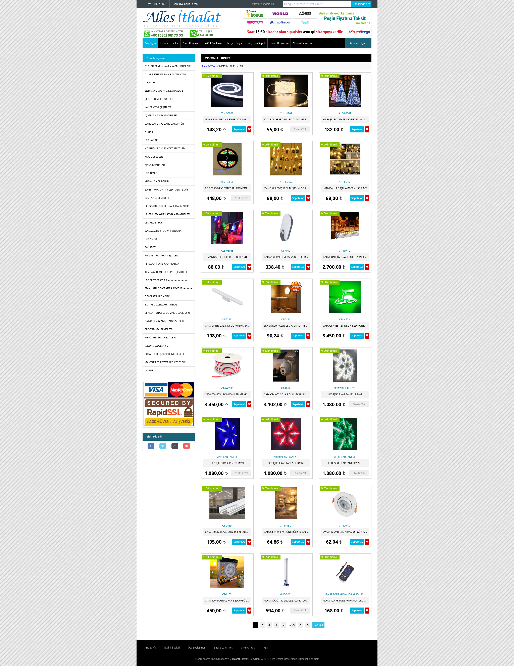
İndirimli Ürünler (169, 43)
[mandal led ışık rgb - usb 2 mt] (227, 228)
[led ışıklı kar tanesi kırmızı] (286, 434)
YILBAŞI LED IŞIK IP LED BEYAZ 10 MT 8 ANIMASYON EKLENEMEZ (346, 119)
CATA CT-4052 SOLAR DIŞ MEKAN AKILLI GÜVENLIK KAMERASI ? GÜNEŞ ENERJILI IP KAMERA (287, 394)
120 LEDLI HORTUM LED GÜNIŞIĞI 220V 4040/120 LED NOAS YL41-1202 (287, 119)
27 (293, 625)
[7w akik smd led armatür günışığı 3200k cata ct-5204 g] (345, 503)
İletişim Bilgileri (235, 43)
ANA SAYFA (208, 66)
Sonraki (318, 625)
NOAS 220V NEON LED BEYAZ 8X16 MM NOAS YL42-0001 (228, 119)
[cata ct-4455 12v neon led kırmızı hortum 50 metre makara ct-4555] (227, 365)
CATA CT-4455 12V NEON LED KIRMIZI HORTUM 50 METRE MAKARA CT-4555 (228, 394)
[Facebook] (151, 446)
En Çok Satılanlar (213, 43)
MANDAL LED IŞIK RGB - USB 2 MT (227, 257)
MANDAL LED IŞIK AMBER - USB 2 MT (345, 188)
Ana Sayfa (150, 43)
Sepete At (239, 129)
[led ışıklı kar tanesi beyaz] (345, 365)
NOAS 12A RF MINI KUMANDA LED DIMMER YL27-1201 (346, 600)
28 (300, 625)
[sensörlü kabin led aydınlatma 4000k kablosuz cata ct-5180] (286, 297)
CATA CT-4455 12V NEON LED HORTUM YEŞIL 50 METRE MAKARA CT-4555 (346, 325)
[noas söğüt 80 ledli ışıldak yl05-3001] (286, 572)
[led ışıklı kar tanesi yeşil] (345, 434)
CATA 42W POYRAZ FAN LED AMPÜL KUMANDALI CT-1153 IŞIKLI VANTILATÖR (228, 600)
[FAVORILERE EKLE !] (249, 129)
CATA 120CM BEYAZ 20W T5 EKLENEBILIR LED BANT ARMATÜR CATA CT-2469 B (228, 532)
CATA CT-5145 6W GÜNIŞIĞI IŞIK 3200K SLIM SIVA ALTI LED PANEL (287, 532)
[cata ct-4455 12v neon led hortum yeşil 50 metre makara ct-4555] (345, 297)
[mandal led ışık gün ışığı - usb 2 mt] (286, 159)
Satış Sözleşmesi (223, 647)
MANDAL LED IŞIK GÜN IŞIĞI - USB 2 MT (287, 188)
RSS (265, 647)
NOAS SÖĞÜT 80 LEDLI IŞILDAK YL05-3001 (287, 600)
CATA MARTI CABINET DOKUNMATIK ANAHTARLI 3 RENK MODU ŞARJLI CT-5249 (228, 325)
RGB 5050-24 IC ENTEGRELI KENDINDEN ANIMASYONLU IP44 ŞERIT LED (228, 188)
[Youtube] (187, 446)
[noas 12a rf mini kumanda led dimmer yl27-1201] (345, 572)
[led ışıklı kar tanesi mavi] (227, 434)
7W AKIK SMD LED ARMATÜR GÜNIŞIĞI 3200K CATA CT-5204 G (346, 532)
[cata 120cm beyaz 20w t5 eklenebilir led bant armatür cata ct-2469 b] (227, 503)
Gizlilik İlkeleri (172, 647)
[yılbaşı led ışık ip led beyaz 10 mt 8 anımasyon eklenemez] (345, 91)
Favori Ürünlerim (279, 43)
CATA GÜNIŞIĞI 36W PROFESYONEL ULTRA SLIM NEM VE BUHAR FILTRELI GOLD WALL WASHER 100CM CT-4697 (346, 257)
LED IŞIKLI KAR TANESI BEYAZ (345, 394)
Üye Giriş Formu (156, 4)
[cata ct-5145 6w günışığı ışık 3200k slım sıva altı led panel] (286, 503)
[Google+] (175, 446)
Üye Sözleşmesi (197, 647)
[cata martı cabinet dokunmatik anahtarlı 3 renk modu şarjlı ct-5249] (227, 297)
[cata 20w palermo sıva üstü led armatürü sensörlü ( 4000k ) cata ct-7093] (286, 228)
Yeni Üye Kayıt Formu (186, 4)
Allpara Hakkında (302, 43)
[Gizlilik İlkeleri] (169, 425)
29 (307, 625)
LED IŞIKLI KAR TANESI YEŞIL (345, 463)
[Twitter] (163, 446)
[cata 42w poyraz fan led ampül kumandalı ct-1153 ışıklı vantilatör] (227, 572)
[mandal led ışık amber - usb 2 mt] (345, 159)
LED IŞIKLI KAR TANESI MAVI (227, 463)
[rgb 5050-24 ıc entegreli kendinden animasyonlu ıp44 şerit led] (227, 159)
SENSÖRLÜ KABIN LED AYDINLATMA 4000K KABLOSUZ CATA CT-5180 (287, 325)
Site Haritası (248, 647)
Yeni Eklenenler (191, 43)
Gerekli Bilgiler (358, 43)
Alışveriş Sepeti (256, 43)
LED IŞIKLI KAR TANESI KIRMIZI (286, 463)
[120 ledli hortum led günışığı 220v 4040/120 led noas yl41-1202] (286, 91)
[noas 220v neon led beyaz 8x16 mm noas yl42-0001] (227, 91)
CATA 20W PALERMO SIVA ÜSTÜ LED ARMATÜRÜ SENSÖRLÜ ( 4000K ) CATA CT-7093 (287, 257)
